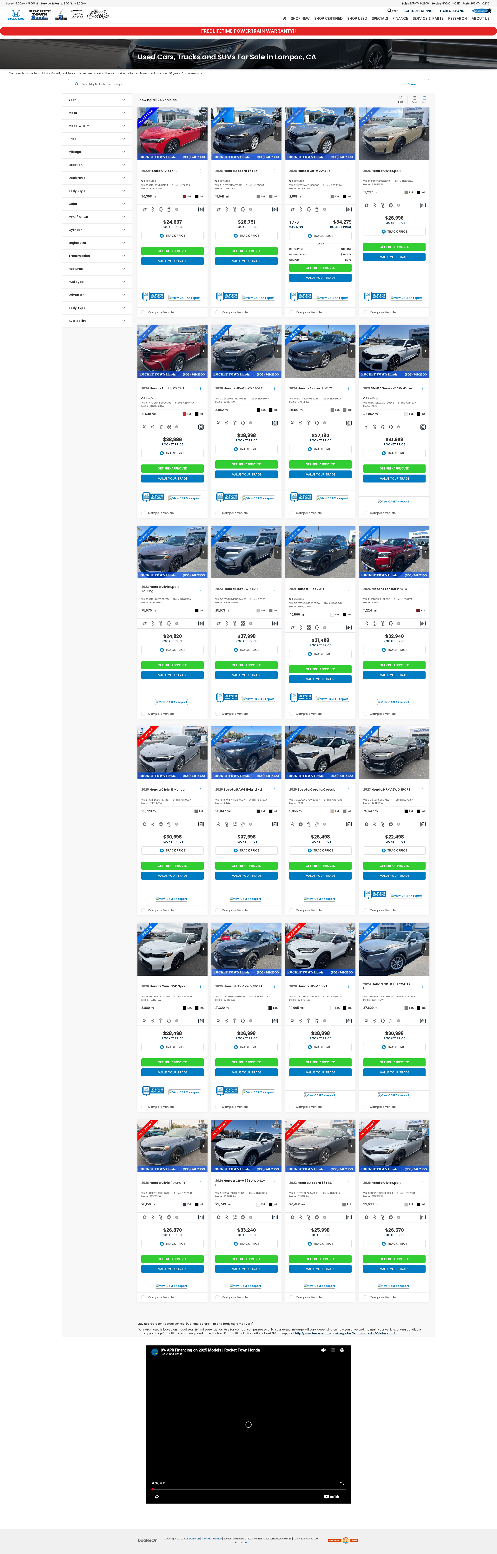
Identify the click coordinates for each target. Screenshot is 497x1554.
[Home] (284, 19)
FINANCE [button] (400, 18)
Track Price (175, 235)
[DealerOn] (148, 1540)
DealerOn (194, 1538)
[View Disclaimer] (177, 209)
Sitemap (206, 1538)
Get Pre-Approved (172, 251)
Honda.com (242, 1542)
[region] (320, 254)
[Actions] (200, 170)
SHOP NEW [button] (300, 18)
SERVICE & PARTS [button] (428, 18)
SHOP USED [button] (357, 18)
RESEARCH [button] (457, 18)
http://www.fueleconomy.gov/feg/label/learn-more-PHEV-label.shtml (345, 1333)
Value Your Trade (172, 261)
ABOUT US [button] (481, 18)
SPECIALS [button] (380, 18)
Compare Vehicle (161, 312)
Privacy (217, 1538)
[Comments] (201, 209)
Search (412, 84)
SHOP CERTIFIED (328, 18)
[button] (204, 134)
